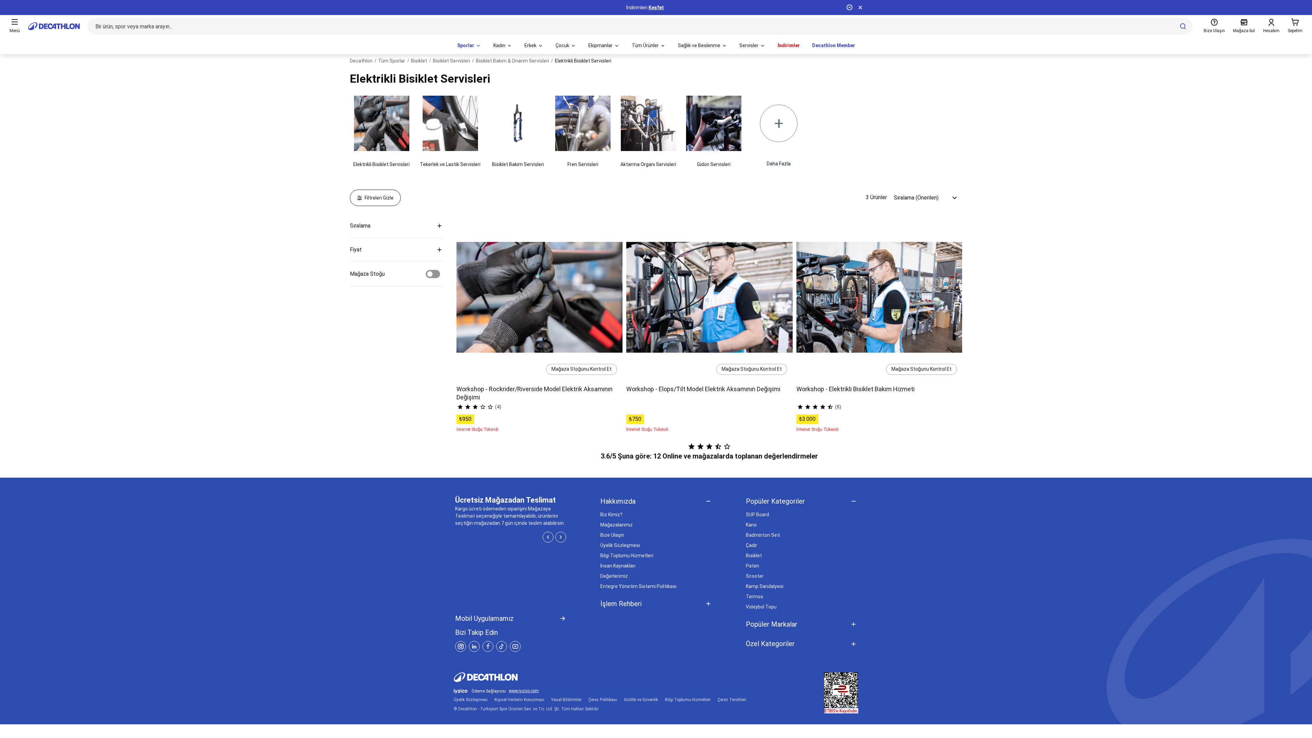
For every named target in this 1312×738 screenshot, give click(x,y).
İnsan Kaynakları (618, 566)
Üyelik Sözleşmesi (620, 545)
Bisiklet (754, 555)
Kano (751, 525)
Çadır (751, 545)
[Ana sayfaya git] (54, 26)
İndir (664, 7)
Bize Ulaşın (612, 535)
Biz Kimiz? (611, 514)
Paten (752, 566)
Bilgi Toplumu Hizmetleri (626, 555)
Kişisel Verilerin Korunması (519, 699)
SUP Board (757, 514)
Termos (754, 596)
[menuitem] (469, 46)
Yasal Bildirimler (566, 699)
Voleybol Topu (761, 607)
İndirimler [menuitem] (789, 45)
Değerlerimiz (614, 576)
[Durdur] (849, 7)
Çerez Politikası (602, 699)
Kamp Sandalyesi (764, 586)
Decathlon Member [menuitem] (833, 45)
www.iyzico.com (524, 691)
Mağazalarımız (616, 525)
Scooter (755, 576)
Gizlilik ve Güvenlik (641, 699)
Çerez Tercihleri (732, 699)
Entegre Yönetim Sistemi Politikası (638, 586)
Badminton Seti (763, 535)
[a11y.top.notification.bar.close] (860, 7)
